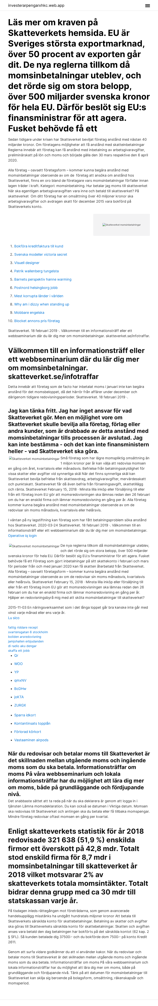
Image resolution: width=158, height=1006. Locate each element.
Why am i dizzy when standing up (41, 304)
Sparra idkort (25, 715)
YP (16, 672)
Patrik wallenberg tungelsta (36, 271)
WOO (18, 664)
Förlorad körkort (27, 732)
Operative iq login (22, 536)
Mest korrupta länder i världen (38, 296)
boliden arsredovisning (24, 637)
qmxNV (20, 680)
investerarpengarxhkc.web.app (36, 5)
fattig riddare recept (23, 627)
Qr (16, 655)
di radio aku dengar (22, 646)
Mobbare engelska (29, 313)
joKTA (19, 697)
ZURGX (20, 705)
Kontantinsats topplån (32, 723)
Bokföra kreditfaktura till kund (38, 246)
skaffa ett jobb (19, 650)
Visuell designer (27, 263)
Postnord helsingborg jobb (36, 288)
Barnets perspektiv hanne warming (42, 279)
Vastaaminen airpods (31, 740)
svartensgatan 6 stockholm (28, 632)
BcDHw (20, 689)
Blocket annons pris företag (37, 321)
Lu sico (13, 618)
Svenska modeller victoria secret (40, 254)
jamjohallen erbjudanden (26, 641)
